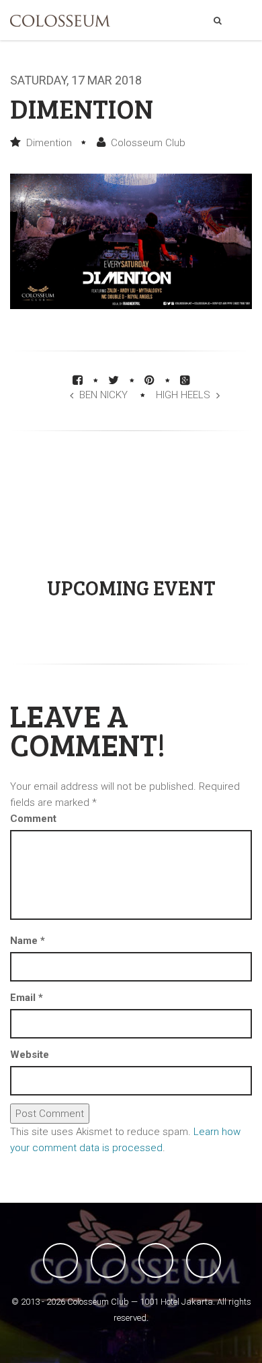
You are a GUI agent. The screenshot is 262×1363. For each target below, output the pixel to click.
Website (29, 1055)
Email (26, 998)
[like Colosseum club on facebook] (60, 1260)
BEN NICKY (103, 395)
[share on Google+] (185, 380)
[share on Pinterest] (149, 380)
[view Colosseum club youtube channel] (155, 1260)
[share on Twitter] (113, 380)
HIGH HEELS (183, 395)
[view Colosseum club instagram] (203, 1260)
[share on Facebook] (78, 380)
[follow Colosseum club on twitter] (108, 1260)
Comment (33, 819)
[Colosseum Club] (60, 21)
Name (27, 941)
